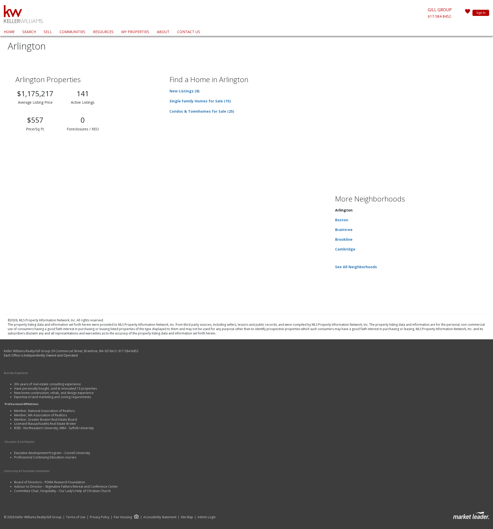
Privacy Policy (99, 517)
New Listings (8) (184, 91)
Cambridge (345, 249)
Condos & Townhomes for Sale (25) (201, 111)
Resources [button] (103, 31)
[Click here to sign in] (467, 13)
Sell (48, 31)
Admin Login (206, 517)
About (163, 31)
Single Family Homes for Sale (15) (200, 101)
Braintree (344, 229)
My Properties (135, 31)
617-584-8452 (439, 16)
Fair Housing (123, 517)
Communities (72, 31)
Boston (341, 219)
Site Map (187, 517)
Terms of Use (76, 517)
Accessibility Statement (159, 517)
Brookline (344, 239)
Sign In (481, 13)
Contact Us (188, 31)
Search (29, 31)
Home (9, 31)
